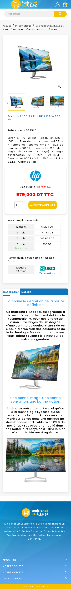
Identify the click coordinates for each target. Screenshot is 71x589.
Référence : (15, 130)
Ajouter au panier (42, 205)
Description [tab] (11, 292)
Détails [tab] (26, 292)
